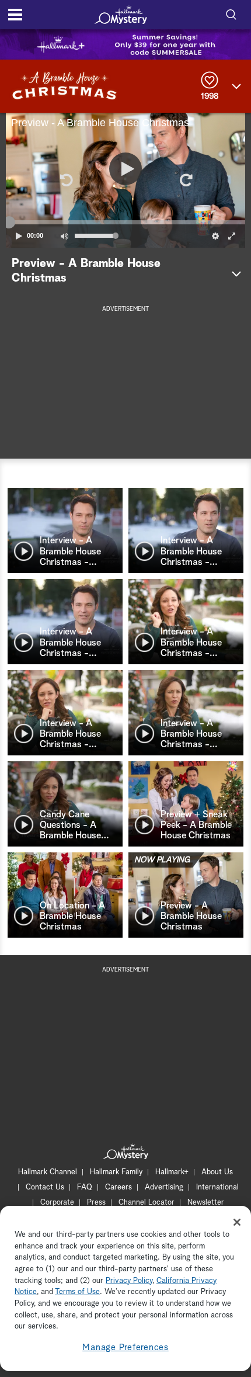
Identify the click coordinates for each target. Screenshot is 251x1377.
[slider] (125, 222)
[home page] (121, 14)
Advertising (164, 1187)
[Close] (236, 1222)
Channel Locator (146, 1202)
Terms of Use (77, 1292)
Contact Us (45, 1187)
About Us (217, 1172)
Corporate (57, 1202)
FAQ (84, 1187)
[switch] (64, 236)
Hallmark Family (116, 1172)
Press (96, 1202)
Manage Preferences (125, 1347)
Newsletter (205, 1202)
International (217, 1187)
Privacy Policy (129, 1281)
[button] (65, 180)
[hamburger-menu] (15, 15)
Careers (118, 1187)
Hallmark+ (172, 1172)
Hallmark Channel (47, 1172)
